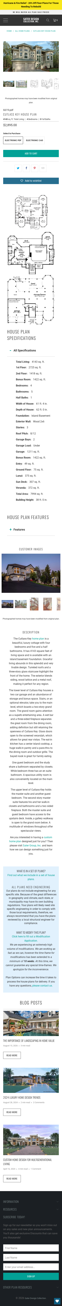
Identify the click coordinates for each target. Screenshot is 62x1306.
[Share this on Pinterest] (34, 168)
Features (19, 529)
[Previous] (5, 56)
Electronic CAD (34, 140)
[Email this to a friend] (43, 168)
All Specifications (25, 350)
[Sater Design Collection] (31, 20)
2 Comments (39, 1102)
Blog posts (31, 1002)
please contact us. (42, 985)
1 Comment (36, 1169)
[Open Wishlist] (57, 1301)
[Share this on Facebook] (26, 168)
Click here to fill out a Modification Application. (31, 936)
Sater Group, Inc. (32, 845)
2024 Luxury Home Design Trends (21, 1097)
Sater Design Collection (35, 1298)
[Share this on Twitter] (18, 168)
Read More (12, 1055)
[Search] (48, 20)
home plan (38, 638)
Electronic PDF (13, 140)
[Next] (56, 56)
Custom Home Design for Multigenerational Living (27, 1162)
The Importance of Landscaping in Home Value (29, 1040)
